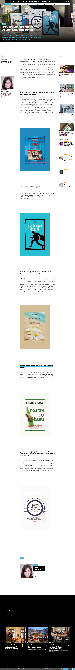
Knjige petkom (55, 4)
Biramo (12, 4)
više (1, 96)
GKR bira (4, 23)
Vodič (23, 1)
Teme (34, 4)
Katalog (64, 1)
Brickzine (35, 1)
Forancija (30, 4)
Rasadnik (31, 1)
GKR (38, 1)
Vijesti (23, 4)
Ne (67, 668)
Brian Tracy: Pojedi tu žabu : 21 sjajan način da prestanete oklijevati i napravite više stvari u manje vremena (36, 365)
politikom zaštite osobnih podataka (43, 668)
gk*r (7, 1)
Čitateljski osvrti (18, 4)
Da (64, 668)
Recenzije (26, 4)
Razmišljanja (42, 4)
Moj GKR (67, 1)
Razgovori (38, 4)
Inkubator (48, 4)
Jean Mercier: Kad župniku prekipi (30, 187)
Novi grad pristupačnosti (45, 1)
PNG (51, 4)
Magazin (26, 1)
